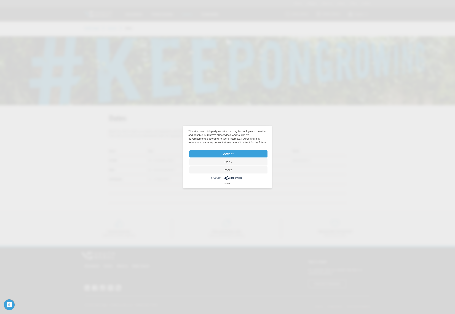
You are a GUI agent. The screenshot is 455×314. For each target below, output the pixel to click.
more (228, 170)
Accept (228, 154)
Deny (228, 162)
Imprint (227, 183)
